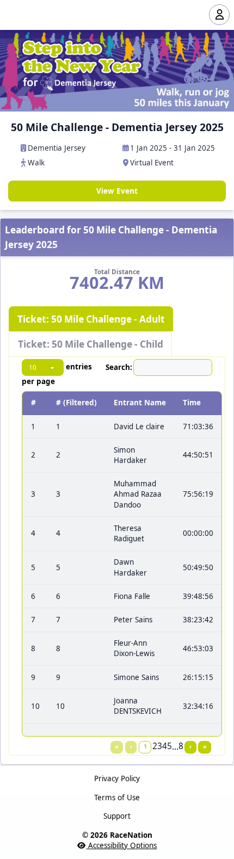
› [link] (190, 746)
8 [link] (180, 746)
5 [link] (169, 746)
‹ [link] (131, 746)
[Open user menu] (219, 14)
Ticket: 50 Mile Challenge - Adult (91, 319)
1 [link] (145, 746)
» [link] (204, 746)
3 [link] (159, 746)
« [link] (116, 746)
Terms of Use (117, 797)
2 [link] (154, 746)
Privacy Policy (117, 778)
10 (35, 706)
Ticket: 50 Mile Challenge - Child (90, 344)
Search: (119, 367)
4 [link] (164, 746)
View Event (117, 191)
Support (117, 816)
